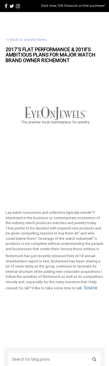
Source (90, 287)
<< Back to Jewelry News (26, 39)
